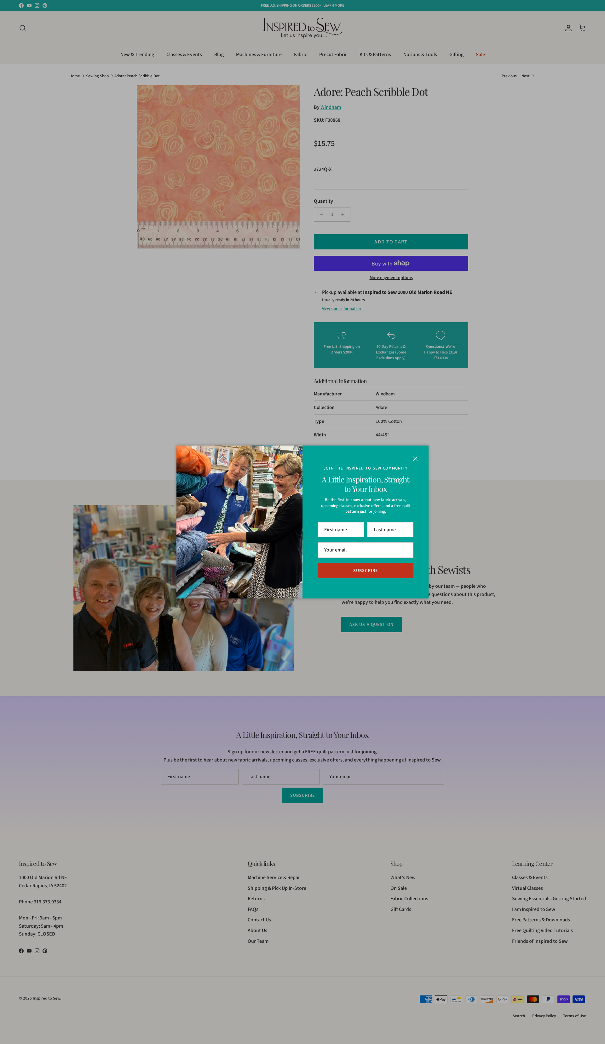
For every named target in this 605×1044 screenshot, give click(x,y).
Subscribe (365, 571)
